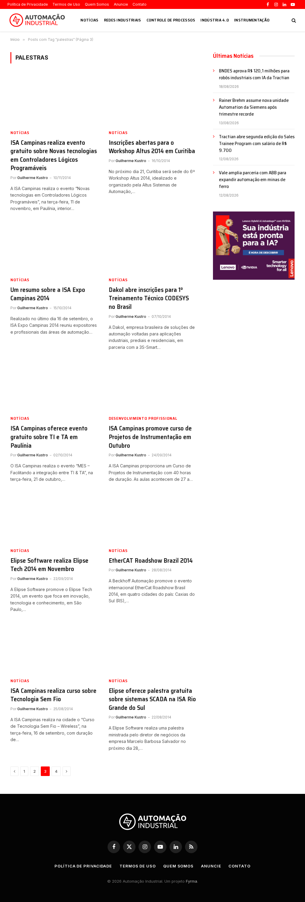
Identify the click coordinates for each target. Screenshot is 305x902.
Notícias (89, 20)
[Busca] (293, 20)
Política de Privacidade (27, 4)
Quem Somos (97, 4)
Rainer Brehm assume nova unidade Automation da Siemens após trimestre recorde (254, 107)
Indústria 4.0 (214, 20)
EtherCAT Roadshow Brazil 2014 (151, 560)
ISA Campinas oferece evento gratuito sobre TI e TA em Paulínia (49, 437)
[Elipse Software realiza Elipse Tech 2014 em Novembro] (54, 517)
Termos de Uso (66, 4)
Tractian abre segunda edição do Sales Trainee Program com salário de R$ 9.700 (257, 143)
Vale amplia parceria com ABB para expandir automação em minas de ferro (252, 179)
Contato (140, 4)
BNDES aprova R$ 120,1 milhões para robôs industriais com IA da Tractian (254, 74)
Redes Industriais (122, 20)
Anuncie (121, 4)
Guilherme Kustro (32, 177)
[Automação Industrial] (38, 20)
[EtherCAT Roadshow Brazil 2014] (152, 517)
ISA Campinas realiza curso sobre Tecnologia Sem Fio (53, 695)
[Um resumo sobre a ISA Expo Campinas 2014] (54, 247)
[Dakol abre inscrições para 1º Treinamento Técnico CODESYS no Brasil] (152, 247)
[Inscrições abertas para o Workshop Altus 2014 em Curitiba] (152, 100)
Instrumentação (252, 20)
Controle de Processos (171, 20)
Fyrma (191, 881)
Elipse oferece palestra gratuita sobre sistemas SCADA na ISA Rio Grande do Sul (152, 699)
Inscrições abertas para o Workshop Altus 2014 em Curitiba (152, 147)
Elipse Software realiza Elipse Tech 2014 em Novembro (49, 564)
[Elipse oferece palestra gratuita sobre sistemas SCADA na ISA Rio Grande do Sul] (152, 648)
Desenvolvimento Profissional (143, 418)
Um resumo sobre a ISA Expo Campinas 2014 (47, 294)
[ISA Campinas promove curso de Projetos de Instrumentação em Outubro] (152, 385)
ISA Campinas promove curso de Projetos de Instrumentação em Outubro (150, 437)
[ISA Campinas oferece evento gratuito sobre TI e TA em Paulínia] (54, 385)
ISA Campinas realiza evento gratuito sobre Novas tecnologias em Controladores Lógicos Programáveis (53, 155)
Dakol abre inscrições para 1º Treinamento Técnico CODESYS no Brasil (149, 298)
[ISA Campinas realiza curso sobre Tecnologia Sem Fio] (54, 648)
